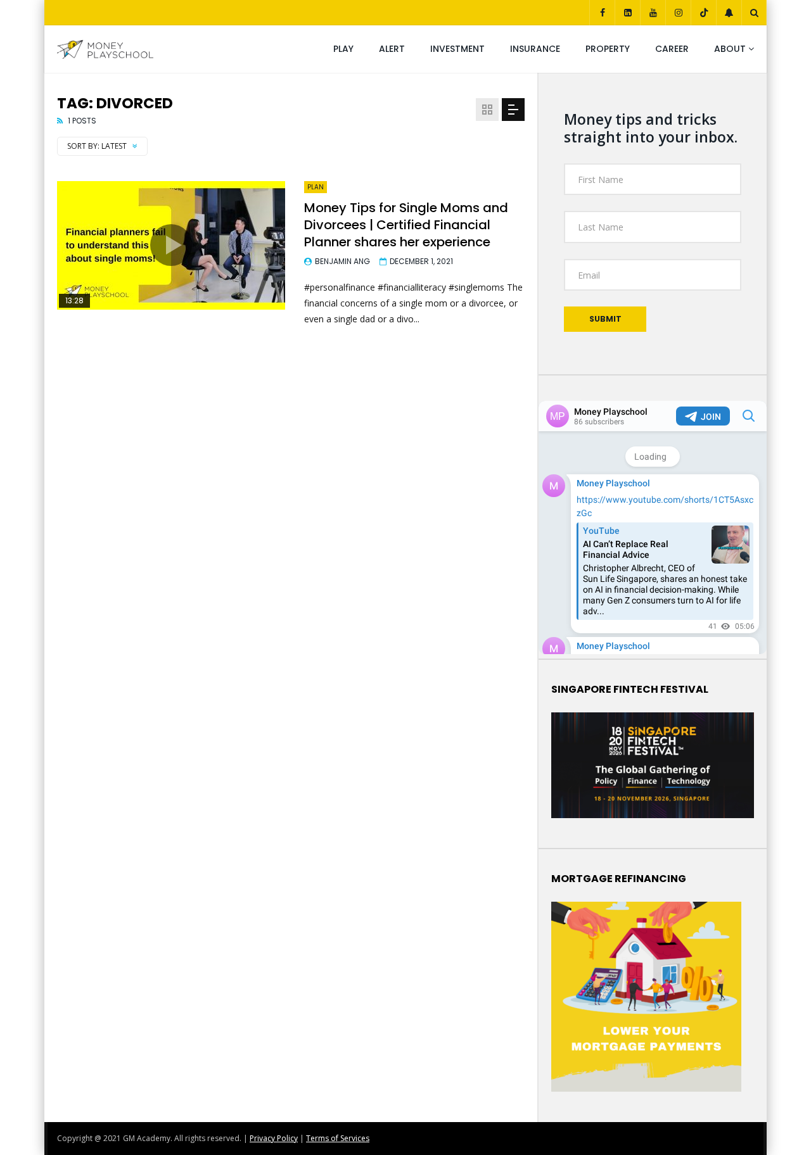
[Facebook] (602, 12)
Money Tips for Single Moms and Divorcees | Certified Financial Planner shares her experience (406, 225)
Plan (315, 187)
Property (607, 48)
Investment (457, 48)
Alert (392, 48)
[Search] (754, 12)
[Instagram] (678, 12)
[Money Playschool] (105, 49)
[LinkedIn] (627, 12)
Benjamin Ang (342, 261)
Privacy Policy (274, 1138)
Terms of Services (337, 1138)
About (730, 48)
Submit (605, 318)
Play (343, 48)
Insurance (535, 48)
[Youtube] (652, 12)
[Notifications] (728, 12)
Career (672, 48)
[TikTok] (703, 12)
